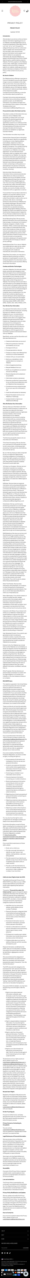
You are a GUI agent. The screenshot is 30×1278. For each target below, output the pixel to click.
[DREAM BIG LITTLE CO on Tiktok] (10, 1253)
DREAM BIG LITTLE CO (14, 1261)
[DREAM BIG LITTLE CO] (15, 11)
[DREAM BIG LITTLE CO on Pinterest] (7, 1253)
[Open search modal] (24, 10)
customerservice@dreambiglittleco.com (14, 1107)
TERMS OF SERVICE (13, 1264)
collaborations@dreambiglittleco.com (13, 1064)
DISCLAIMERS (10, 1265)
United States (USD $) (7, 1259)
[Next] (27, 1)
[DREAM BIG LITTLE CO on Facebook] (2, 1253)
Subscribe (26, 1247)
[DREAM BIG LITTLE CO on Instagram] (5, 1253)
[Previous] (2, 1)
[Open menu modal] (2, 10)
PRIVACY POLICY (5, 1264)
